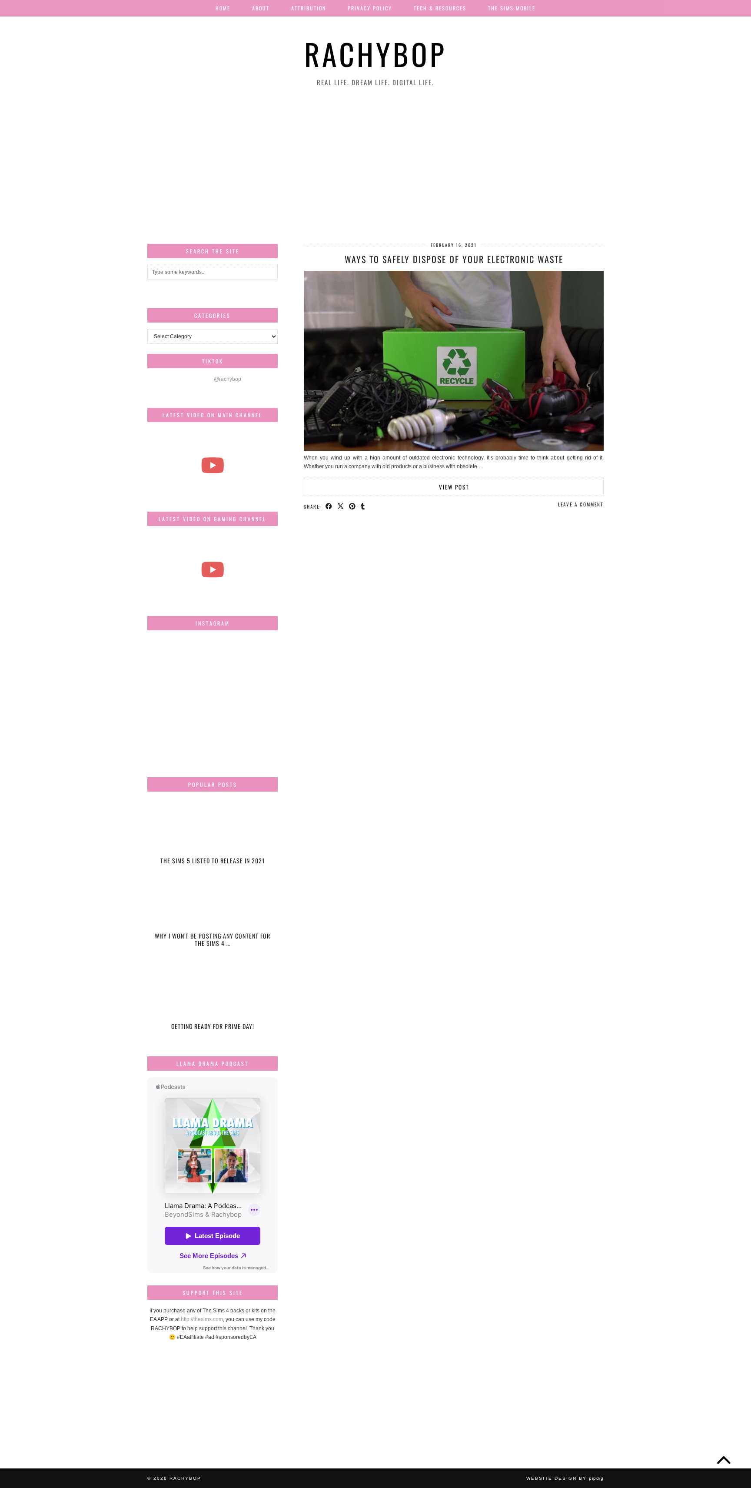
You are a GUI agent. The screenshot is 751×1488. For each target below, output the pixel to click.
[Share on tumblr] (363, 506)
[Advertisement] (375, 165)
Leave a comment (581, 504)
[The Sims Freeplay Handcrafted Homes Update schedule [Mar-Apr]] (212, 569)
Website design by (565, 1478)
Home (223, 8)
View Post (454, 487)
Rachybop (375, 54)
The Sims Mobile (511, 8)
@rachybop (227, 379)
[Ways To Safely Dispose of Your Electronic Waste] (454, 449)
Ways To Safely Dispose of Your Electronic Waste (454, 259)
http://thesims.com (202, 1319)
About (260, 8)
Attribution (308, 8)
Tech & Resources (440, 8)
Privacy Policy (370, 8)
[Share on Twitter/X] (341, 506)
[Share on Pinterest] (352, 506)
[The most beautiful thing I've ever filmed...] (212, 465)
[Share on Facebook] (329, 506)
